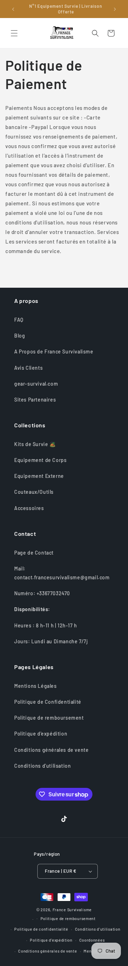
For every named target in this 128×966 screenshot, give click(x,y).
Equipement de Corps (40, 460)
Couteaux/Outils (34, 492)
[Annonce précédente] (13, 9)
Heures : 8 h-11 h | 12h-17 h (45, 625)
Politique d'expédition (40, 734)
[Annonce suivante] (115, 9)
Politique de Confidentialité (47, 702)
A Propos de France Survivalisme (54, 352)
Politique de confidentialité (41, 929)
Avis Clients (28, 368)
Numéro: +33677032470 (42, 593)
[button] (14, 33)
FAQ (18, 320)
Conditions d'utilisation (42, 766)
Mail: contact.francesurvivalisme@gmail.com (62, 573)
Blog (19, 336)
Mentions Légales (35, 686)
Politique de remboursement (49, 718)
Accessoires (29, 508)
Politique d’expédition (51, 940)
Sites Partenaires (35, 400)
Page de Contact (34, 553)
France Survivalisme (72, 909)
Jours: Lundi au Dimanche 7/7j (50, 641)
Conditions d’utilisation (98, 929)
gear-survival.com (36, 384)
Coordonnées (92, 940)
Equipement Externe (39, 476)
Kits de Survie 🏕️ (35, 444)
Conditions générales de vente (51, 750)
